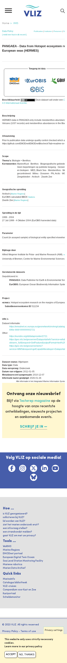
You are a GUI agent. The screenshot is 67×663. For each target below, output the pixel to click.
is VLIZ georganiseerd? (15, 514)
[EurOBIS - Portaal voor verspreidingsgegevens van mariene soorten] (35, 80)
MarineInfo (9, 579)
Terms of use (28, 631)
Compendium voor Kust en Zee (19, 590)
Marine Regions (17, 194)
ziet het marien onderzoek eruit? (21, 525)
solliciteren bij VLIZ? (13, 517)
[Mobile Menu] (8, 11)
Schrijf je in (31, 427)
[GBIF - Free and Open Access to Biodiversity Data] (58, 80)
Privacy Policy (10, 631)
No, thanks (26, 654)
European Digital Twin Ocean (18, 557)
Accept (11, 654)
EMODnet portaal (13, 553)
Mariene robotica (12, 564)
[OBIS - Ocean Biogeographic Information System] (37, 89)
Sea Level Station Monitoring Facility (23, 561)
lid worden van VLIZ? (14, 521)
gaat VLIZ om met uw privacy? (19, 535)
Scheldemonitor (11, 597)
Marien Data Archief (14, 568)
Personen (58, 31)
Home (5, 23)
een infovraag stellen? (15, 528)
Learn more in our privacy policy (23, 646)
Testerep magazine (34, 401)
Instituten (48, 31)
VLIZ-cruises (9, 586)
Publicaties (38, 31)
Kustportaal (9, 593)
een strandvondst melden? (17, 532)
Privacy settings (54, 630)
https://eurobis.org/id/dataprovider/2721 (28, 336)
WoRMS (7, 546)
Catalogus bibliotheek (15, 582)
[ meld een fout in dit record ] (14, 35)
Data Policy (7, 31)
